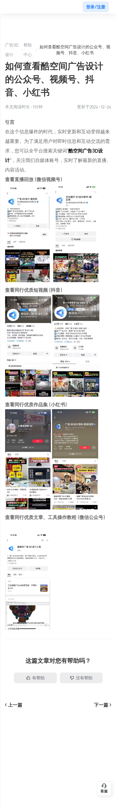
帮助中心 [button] (27, 50)
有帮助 (38, 678)
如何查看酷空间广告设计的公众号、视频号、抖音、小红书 (75, 50)
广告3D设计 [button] (11, 50)
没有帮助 (84, 678)
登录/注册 (95, 7)
